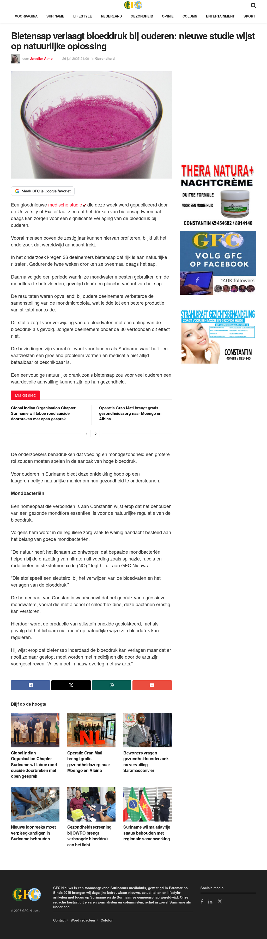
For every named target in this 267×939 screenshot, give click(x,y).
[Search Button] (253, 5)
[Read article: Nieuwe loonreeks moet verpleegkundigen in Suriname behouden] (35, 804)
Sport (249, 16)
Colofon (107, 920)
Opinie (168, 16)
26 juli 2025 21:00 (75, 58)
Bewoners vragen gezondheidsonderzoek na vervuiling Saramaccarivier (146, 761)
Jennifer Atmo (41, 58)
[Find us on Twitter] (219, 902)
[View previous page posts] (86, 433)
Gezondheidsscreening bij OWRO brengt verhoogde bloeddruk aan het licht (89, 835)
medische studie (64, 204)
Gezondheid (142, 16)
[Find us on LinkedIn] (210, 902)
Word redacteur (83, 920)
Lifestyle (82, 16)
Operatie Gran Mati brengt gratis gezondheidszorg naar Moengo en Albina (130, 413)
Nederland (111, 16)
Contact (59, 920)
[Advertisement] (219, 117)
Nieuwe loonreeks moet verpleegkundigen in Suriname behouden (33, 833)
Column (190, 16)
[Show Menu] (13, 5)
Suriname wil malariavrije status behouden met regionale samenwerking (146, 833)
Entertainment (220, 16)
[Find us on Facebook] (202, 902)
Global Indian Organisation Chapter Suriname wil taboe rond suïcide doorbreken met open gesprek (43, 413)
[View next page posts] (96, 433)
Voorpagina (26, 16)
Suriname (55, 16)
